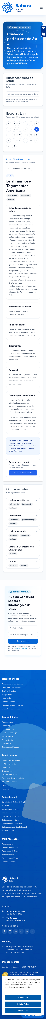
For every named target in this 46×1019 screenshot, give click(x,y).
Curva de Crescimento (11, 813)
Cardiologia (6, 726)
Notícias (5, 806)
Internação (6, 698)
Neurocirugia (7, 740)
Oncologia (6, 743)
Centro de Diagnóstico (11, 687)
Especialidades (8, 855)
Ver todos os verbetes (21, 169)
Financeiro (6, 789)
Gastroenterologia (9, 733)
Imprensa (6, 767)
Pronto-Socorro (8, 702)
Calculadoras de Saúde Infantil (14, 827)
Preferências (23, 997)
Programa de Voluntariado (13, 778)
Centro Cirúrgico (9, 691)
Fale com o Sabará (34, 1015)
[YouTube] (32, 931)
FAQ (4, 785)
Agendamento (8, 844)
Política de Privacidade (21, 648)
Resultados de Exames (11, 851)
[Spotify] (27, 931)
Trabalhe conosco (9, 782)
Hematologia (7, 736)
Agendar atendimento (23, 473)
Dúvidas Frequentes (10, 847)
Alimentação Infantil (10, 809)
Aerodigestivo (7, 722)
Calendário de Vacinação (12, 823)
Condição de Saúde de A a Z (13, 802)
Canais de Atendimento (11, 760)
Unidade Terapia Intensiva (12, 705)
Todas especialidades (10, 747)
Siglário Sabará (8, 831)
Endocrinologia (8, 729)
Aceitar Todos (23, 1011)
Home (8, 159)
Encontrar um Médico (11, 709)
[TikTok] (21, 931)
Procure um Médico (10, 858)
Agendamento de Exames (12, 684)
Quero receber (23, 641)
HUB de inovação (9, 764)
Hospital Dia (7, 695)
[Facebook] (4, 931)
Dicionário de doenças (21, 159)
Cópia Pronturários (9, 775)
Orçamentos (7, 771)
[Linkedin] (15, 931)
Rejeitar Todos (23, 1004)
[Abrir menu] (41, 7)
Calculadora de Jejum (11, 820)
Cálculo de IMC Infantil (11, 816)
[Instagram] (10, 931)
